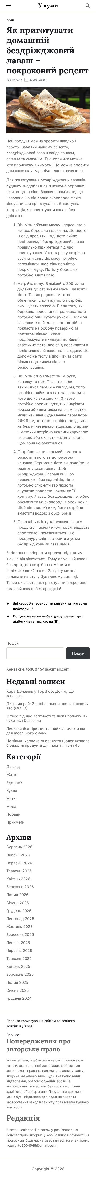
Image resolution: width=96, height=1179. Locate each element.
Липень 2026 (18, 855)
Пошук (12, 643)
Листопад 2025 (20, 918)
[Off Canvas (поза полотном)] (8, 6)
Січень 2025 (17, 990)
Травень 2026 (19, 871)
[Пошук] (88, 5)
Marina (17, 79)
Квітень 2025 (18, 966)
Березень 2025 (20, 974)
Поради (13, 814)
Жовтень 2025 (19, 926)
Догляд (13, 766)
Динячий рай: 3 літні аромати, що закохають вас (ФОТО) (47, 706)
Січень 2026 (17, 902)
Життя (11, 774)
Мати (10, 798)
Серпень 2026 (19, 847)
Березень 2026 (20, 886)
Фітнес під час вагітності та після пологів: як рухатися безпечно (46, 718)
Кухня (10, 20)
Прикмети (15, 822)
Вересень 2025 (20, 934)
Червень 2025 (19, 950)
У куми (48, 5)
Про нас (12, 1035)
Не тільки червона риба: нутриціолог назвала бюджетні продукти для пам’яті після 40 (47, 743)
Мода (11, 806)
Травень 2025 (19, 958)
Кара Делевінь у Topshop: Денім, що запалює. (40, 693)
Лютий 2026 (17, 894)
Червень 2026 (19, 863)
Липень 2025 (18, 942)
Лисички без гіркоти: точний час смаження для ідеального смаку (45, 730)
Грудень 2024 (18, 998)
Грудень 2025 (18, 910)
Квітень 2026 (18, 878)
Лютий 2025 (17, 982)
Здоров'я (14, 782)
